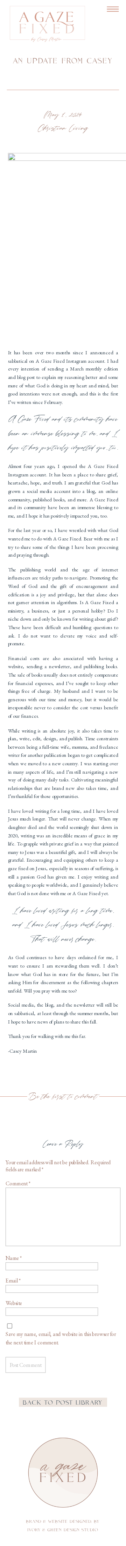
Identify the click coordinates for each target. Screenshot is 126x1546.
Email (13, 1280)
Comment (18, 1183)
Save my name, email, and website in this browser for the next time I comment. (61, 1338)
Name (14, 1258)
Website (14, 1303)
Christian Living (63, 129)
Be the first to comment (63, 1096)
